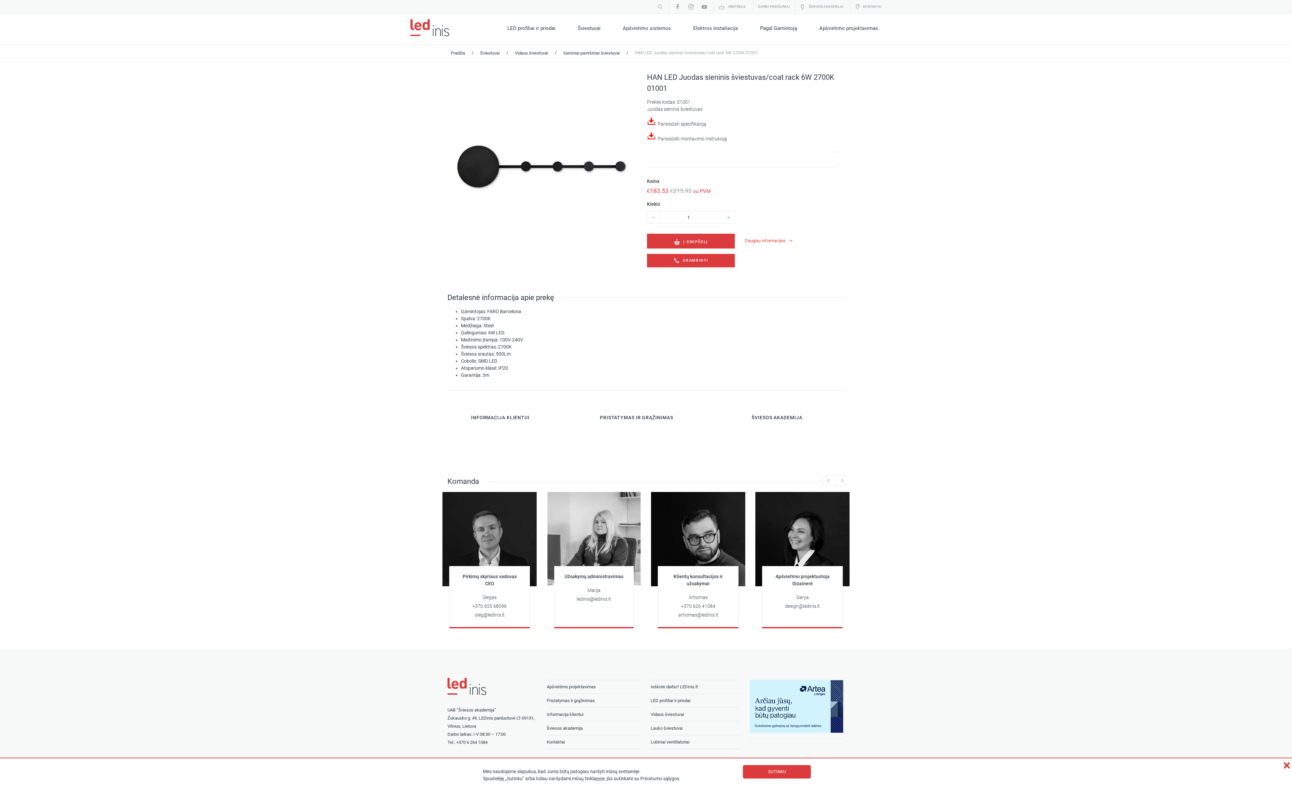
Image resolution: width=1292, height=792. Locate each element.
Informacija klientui (565, 714)
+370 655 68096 (489, 606)
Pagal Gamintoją (778, 28)
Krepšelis (737, 6)
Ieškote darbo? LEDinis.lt (674, 686)
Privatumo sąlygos (659, 779)
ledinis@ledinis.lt (594, 599)
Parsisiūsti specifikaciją (682, 124)
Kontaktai (872, 6)
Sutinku (777, 771)
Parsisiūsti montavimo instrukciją (692, 138)
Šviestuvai (589, 28)
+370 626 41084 (698, 606)
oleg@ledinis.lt (490, 615)
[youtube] (704, 6)
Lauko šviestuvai (667, 728)
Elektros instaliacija (715, 28)
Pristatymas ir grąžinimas (571, 700)
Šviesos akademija (826, 6)
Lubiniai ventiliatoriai (670, 742)
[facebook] (677, 6)
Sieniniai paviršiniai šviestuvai (591, 53)
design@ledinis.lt (802, 606)
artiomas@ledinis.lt (698, 615)
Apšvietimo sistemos (647, 28)
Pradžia (458, 53)
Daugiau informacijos (765, 240)
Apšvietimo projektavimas (848, 28)
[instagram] (691, 6)
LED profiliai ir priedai (531, 28)
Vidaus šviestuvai (531, 53)
